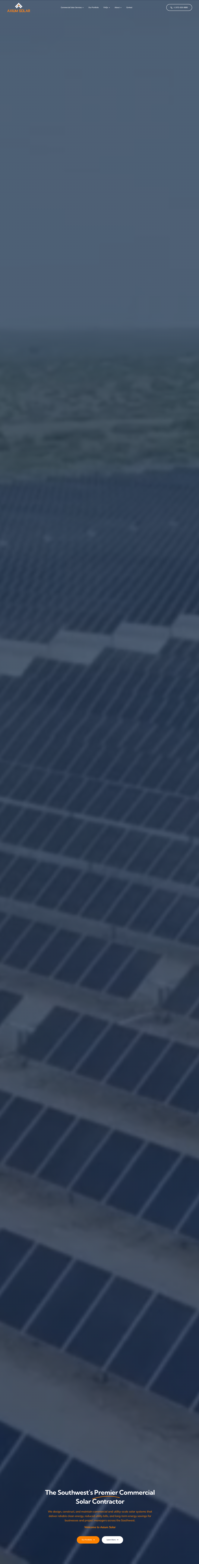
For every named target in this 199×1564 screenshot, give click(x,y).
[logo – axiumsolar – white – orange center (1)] (19, 3)
